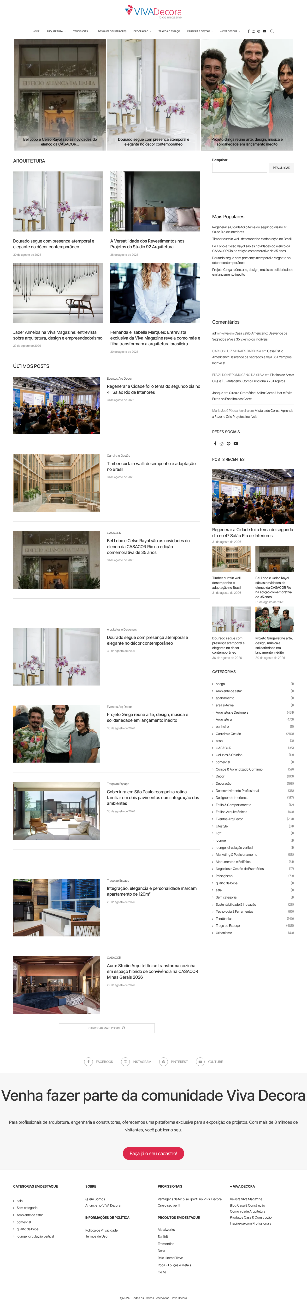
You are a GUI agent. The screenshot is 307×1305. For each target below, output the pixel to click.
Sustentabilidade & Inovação (255, 904)
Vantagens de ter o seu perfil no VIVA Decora (190, 1199)
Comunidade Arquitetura (247, 1211)
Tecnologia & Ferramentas (255, 911)
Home (36, 31)
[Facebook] (249, 31)
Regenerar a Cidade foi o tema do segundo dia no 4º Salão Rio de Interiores (252, 532)
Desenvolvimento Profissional (255, 791)
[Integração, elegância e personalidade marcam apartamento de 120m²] (56, 907)
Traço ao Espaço (169, 31)
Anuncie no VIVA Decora (102, 1205)
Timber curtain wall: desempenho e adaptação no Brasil (252, 239)
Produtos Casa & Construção (251, 1217)
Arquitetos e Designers (255, 712)
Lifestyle (255, 826)
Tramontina (166, 1244)
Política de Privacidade (101, 1230)
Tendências (80, 31)
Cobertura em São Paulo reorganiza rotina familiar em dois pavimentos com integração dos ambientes (153, 797)
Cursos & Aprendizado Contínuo (255, 769)
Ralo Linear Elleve (170, 1258)
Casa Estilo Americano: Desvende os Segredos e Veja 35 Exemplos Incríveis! (252, 357)
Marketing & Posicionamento (255, 854)
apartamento (255, 698)
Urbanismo (255, 933)
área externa (255, 705)
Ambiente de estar (255, 691)
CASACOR (255, 748)
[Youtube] (264, 31)
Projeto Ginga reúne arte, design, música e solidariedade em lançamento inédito (196, 142)
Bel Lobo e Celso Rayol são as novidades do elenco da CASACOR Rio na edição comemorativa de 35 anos (148, 546)
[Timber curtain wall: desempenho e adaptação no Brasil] (56, 482)
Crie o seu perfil (169, 1205)
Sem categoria (255, 897)
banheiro (255, 726)
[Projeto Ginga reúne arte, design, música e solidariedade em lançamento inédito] (196, 95)
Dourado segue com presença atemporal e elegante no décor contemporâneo (83, 142)
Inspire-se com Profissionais (250, 1223)
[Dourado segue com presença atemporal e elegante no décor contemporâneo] (83, 95)
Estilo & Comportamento (255, 805)
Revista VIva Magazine (246, 1199)
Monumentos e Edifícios (255, 862)
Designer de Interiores (112, 31)
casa (255, 741)
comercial (255, 762)
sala (255, 890)
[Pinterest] (258, 31)
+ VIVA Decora (228, 31)
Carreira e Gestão (198, 31)
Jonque (217, 393)
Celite (162, 1272)
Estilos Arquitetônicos (255, 812)
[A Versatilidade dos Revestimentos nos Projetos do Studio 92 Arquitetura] (155, 201)
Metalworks (166, 1229)
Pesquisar (219, 160)
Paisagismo (255, 876)
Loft (255, 833)
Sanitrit (163, 1236)
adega (255, 684)
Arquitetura (55, 31)
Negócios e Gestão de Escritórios (255, 869)
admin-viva (220, 333)
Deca (161, 1251)
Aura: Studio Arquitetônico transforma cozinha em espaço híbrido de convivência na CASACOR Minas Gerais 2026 (152, 971)
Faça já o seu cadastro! (153, 1153)
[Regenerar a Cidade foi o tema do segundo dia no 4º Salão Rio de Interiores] (56, 405)
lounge (255, 840)
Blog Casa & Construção (247, 1205)
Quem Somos (95, 1199)
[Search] (272, 31)
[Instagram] (253, 31)
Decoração (141, 31)
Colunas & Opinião (255, 755)
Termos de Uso (96, 1236)
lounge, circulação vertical (255, 847)
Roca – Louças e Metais (174, 1265)
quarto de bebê (255, 883)
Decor (255, 776)
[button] (22, 95)
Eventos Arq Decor (255, 819)
